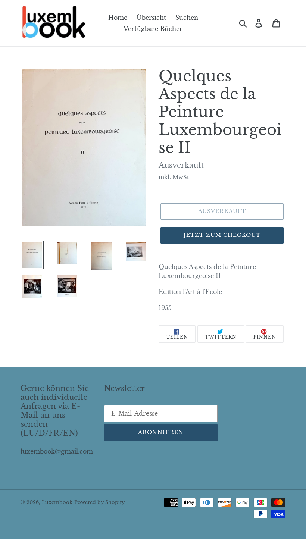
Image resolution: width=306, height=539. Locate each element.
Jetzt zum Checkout (222, 235)
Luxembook (57, 502)
